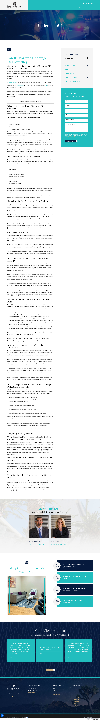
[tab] (87, 58)
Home (74, 688)
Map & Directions (31, 692)
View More (49, 669)
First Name (68, 100)
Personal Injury (76, 697)
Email (67, 114)
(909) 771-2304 (88, 3)
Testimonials (47, 3)
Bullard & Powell (12, 82)
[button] (2, 715)
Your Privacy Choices (22, 717)
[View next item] (51, 665)
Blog (74, 703)
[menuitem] (37, 7)
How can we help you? (70, 124)
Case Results (39, 3)
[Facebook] (12, 696)
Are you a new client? (70, 119)
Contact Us (75, 705)
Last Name (68, 105)
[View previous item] (48, 665)
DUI (46, 85)
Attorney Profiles (77, 690)
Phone (67, 110)
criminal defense (20, 85)
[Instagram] (14, 696)
